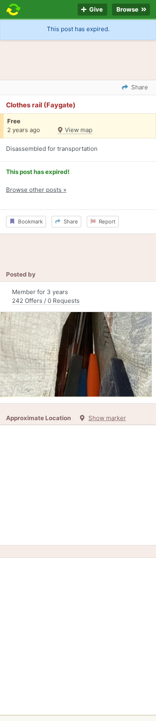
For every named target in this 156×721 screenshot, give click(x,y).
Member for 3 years (46, 296)
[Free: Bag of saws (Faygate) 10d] (76, 354)
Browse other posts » (36, 190)
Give (95, 10)
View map (77, 130)
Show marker (107, 418)
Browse (128, 10)
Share (69, 221)
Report (106, 221)
